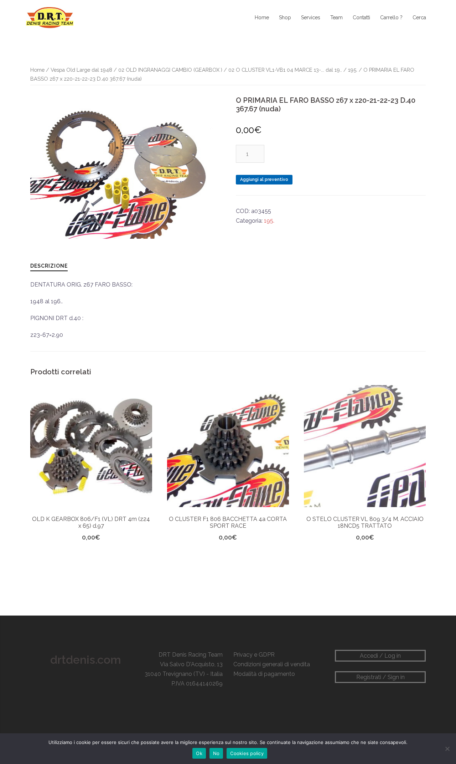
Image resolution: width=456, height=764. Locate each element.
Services (310, 17)
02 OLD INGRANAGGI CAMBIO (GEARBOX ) (170, 70)
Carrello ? (391, 17)
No (216, 753)
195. (352, 70)
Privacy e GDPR (254, 654)
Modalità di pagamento (264, 674)
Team (336, 17)
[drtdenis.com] (49, 17)
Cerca (419, 17)
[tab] (49, 265)
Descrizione (49, 266)
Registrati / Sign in (380, 677)
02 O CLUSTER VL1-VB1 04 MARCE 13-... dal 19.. (285, 70)
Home (262, 17)
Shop (285, 17)
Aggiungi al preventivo (264, 179)
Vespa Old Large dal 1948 (81, 70)
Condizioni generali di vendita (271, 664)
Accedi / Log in (380, 655)
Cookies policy (247, 753)
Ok (199, 753)
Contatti (361, 17)
